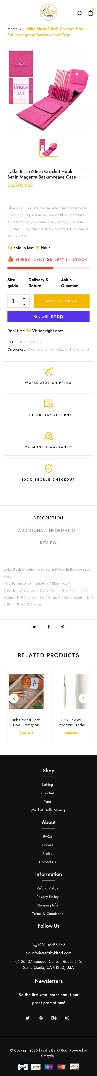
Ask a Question (69, 283)
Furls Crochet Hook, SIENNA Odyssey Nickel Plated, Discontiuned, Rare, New (26, 722)
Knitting (47, 784)
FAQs (47, 836)
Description (48, 518)
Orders (47, 845)
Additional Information (48, 530)
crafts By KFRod (54, 1050)
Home (12, 29)
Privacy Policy (48, 896)
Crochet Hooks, (53, 349)
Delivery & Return (38, 283)
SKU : (12, 342)
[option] (48, 90)
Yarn (47, 801)
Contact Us (47, 862)
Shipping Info (47, 905)
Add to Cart (61, 301)
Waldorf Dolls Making (47, 810)
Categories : (16, 349)
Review (48, 543)
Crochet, (34, 349)
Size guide (12, 283)
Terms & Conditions (47, 913)
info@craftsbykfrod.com (50, 953)
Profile (47, 853)
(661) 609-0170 (51, 944)
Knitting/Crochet (77, 349)
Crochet (47, 793)
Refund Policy (47, 888)
